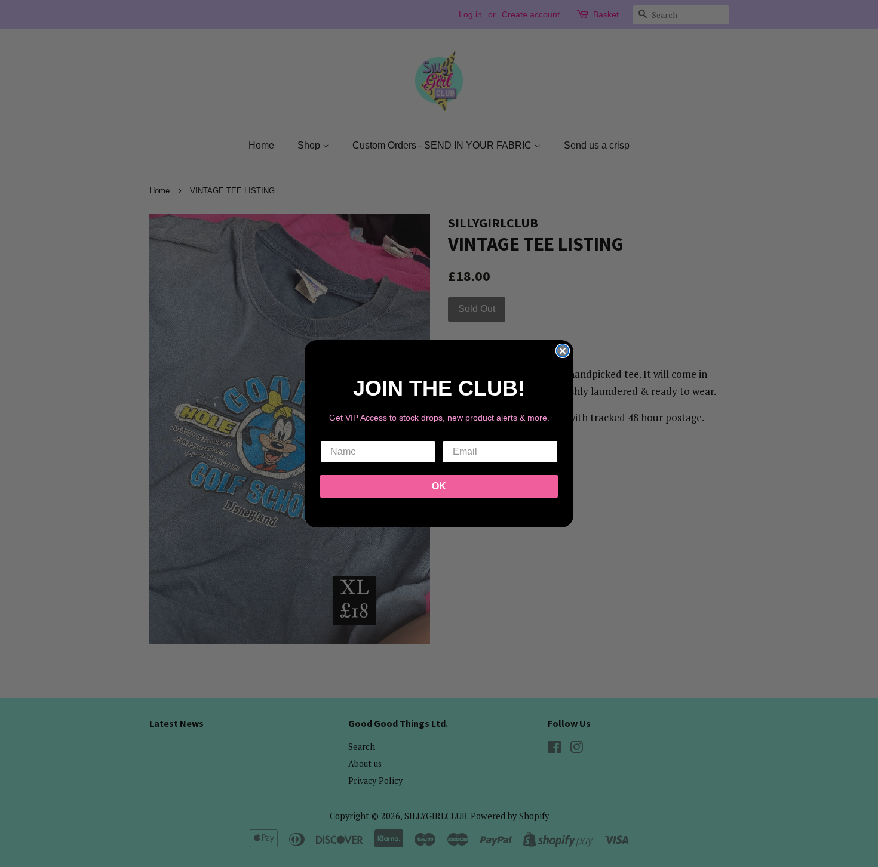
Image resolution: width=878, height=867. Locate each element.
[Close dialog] (563, 351)
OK (439, 486)
